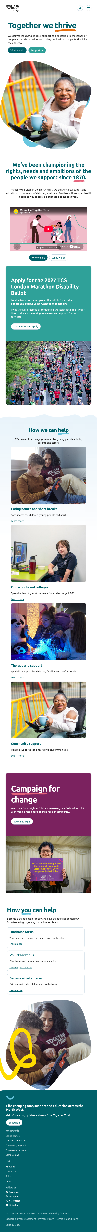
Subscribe (14, 1122)
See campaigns (22, 821)
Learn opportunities (20, 966)
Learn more (17, 520)
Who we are (38, 257)
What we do (17, 50)
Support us (37, 50)
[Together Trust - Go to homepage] (12, 8)
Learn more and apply (26, 326)
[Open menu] (88, 8)
